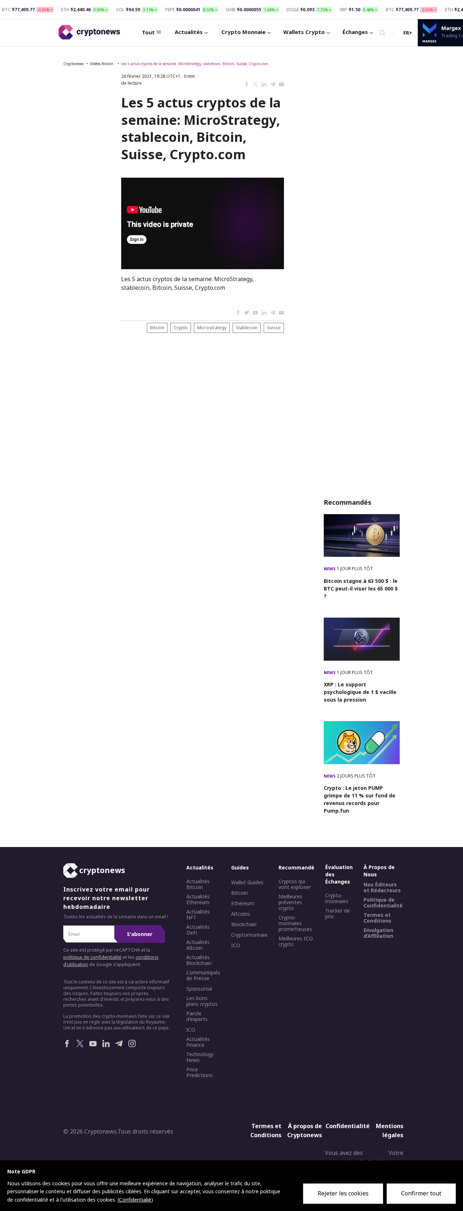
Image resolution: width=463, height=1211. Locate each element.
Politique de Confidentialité (383, 903)
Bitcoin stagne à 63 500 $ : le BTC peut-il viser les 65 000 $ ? (361, 588)
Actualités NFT (198, 914)
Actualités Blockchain (199, 960)
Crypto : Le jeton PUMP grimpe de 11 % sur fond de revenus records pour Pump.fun (359, 799)
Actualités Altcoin (198, 945)
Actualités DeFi (198, 930)
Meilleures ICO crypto (296, 941)
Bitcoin (157, 328)
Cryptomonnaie (249, 935)
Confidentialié (135, 1199)
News (330, 568)
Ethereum (242, 903)
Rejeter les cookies (343, 1193)
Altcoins (240, 914)
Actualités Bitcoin (198, 884)
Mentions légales (389, 1130)
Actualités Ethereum (198, 899)
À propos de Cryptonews (304, 1130)
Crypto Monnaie (243, 31)
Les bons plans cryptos (202, 1001)
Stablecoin (247, 328)
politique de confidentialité (92, 957)
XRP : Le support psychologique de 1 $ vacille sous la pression (360, 692)
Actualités (189, 31)
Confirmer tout (421, 1193)
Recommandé (296, 867)
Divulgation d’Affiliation (378, 933)
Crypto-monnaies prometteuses (295, 923)
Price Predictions (199, 1072)
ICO (190, 1030)
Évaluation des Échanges (339, 874)
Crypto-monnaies (336, 898)
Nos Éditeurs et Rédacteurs (382, 887)
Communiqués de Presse (203, 975)
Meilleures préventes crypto (290, 902)
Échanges (355, 31)
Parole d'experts (197, 1016)
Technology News (199, 1057)
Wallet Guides (247, 882)
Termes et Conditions (377, 918)
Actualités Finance (198, 1042)
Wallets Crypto (304, 31)
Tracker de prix (337, 913)
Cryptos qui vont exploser (295, 884)
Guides (240, 867)
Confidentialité (345, 1126)
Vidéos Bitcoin (102, 63)
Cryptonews (73, 63)
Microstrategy (211, 328)
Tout (148, 32)
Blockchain (243, 924)
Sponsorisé (199, 989)
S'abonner (139, 934)
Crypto (181, 328)
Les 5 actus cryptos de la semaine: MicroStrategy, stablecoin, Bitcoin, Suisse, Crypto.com (194, 63)
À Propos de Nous (379, 871)
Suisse (274, 328)
